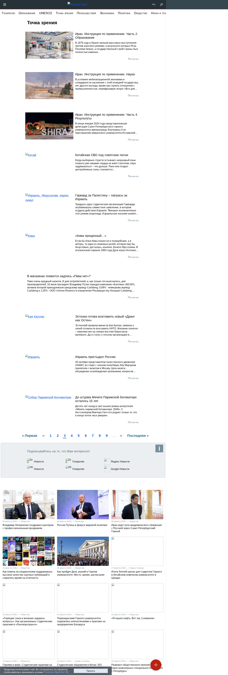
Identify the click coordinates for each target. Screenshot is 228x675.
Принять (91, 671)
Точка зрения (64, 13)
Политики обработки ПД (56, 672)
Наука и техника (161, 13)
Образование (27, 13)
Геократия (8, 13)
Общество (140, 13)
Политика (124, 13)
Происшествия (86, 13)
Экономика (107, 13)
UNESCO (45, 13)
